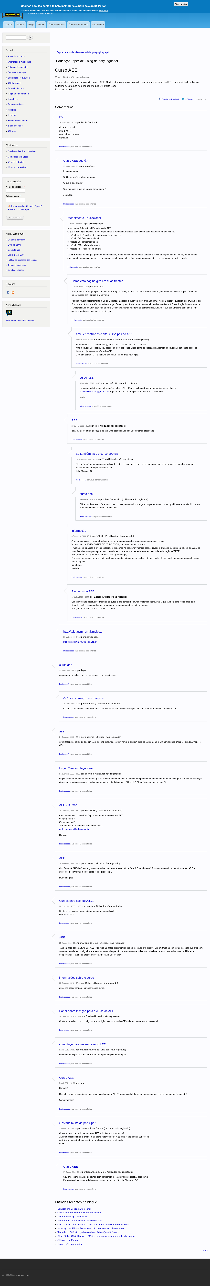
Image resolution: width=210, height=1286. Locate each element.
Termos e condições (17, 265)
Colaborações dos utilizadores (22, 151)
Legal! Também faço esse (76, 768)
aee (61, 731)
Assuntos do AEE (83, 591)
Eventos (20, 24)
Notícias (8, 24)
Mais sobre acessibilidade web (20, 320)
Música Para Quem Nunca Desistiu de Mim (79, 1220)
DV (61, 117)
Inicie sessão (64, 146)
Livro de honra (14, 245)
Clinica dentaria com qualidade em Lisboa (79, 1212)
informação (79, 530)
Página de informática (18, 93)
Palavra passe (13, 196)
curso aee (86, 494)
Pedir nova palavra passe (20, 209)
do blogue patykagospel (97, 52)
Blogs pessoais (15, 126)
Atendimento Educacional (84, 218)
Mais (205, 1250)
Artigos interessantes (18, 67)
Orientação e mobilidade (19, 62)
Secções (10, 50)
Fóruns (41, 24)
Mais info (103, 10)
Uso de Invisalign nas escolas (72, 1216)
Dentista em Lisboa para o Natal (74, 1208)
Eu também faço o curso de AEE (97, 453)
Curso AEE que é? (75, 160)
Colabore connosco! (17, 240)
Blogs (31, 24)
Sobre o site (98, 24)
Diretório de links (16, 88)
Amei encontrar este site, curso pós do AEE (104, 334)
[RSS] (13, 291)
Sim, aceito (181, 4)
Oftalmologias (14, 83)
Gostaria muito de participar (77, 1123)
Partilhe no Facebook (170, 99)
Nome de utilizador (15, 187)
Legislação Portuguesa (19, 78)
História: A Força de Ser (69, 1244)
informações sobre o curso (76, 977)
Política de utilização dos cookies (22, 260)
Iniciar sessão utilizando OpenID (26, 206)
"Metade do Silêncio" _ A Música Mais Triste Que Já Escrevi (88, 1232)
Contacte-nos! (14, 250)
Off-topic (12, 131)
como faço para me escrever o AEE (82, 1044)
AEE (74, 420)
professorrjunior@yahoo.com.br (74, 829)
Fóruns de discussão (18, 120)
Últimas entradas (57, 24)
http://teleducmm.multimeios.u (83, 631)
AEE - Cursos (68, 805)
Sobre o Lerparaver (16, 255)
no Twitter (188, 99)
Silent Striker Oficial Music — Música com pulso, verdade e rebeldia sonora (96, 1236)
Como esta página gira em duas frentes (97, 281)
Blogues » (81, 52)
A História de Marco (67, 1240)
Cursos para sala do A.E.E (76, 900)
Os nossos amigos (17, 72)
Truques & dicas (16, 104)
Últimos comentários (78, 24)
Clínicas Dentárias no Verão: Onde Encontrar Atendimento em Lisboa (93, 1224)
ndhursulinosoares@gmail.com (94, 391)
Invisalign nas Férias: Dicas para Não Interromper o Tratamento (90, 1228)
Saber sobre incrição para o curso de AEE (86, 1011)
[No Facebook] (8, 291)
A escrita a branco (16, 56)
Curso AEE (66, 1077)
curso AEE (87, 377)
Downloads (13, 99)
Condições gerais (16, 270)
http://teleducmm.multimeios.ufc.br (79, 642)
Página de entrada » (66, 52)
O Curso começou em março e (83, 698)
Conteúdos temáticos (18, 157)
